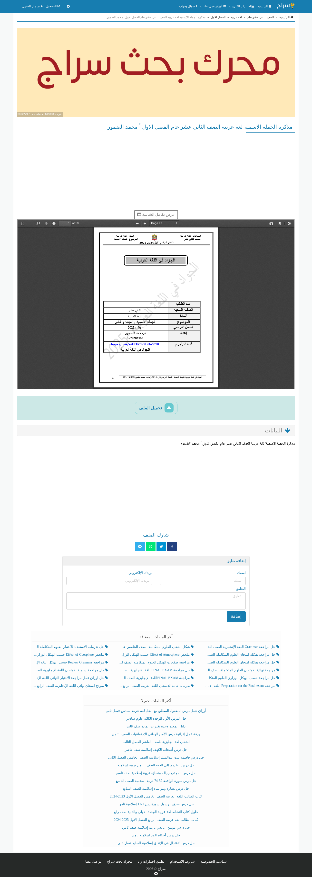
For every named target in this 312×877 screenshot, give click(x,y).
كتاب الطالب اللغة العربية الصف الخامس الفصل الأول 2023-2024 (156, 796)
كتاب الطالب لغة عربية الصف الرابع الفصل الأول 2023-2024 (156, 820)
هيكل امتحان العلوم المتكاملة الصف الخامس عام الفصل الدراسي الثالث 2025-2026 (154, 647)
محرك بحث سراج (119, 861)
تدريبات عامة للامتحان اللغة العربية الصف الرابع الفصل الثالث (154, 686)
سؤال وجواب (187, 6)
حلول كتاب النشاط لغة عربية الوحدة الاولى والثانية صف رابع (156, 812)
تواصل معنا (93, 861)
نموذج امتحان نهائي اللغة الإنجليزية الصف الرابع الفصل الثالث (69, 686)
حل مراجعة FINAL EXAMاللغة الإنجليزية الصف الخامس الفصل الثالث (154, 670)
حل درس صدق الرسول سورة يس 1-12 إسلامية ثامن (156, 804)
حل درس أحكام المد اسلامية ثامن (156, 835)
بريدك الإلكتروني (140, 573)
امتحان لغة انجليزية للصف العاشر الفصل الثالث (156, 742)
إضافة (236, 616)
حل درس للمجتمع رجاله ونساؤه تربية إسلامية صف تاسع (156, 773)
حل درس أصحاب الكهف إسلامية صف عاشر (156, 750)
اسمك (241, 573)
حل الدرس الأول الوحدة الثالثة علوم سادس (156, 718)
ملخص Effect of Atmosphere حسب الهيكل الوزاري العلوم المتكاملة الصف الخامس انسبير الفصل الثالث (154, 654)
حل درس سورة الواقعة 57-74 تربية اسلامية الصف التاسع (156, 781)
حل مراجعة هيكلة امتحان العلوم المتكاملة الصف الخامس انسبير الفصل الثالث (240, 654)
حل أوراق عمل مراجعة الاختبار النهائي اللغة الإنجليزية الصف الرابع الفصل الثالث (69, 678)
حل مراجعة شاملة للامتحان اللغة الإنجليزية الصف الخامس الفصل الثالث (69, 670)
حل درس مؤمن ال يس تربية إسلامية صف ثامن (156, 827)
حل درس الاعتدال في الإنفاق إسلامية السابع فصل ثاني (156, 843)
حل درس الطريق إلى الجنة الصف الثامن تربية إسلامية (156, 765)
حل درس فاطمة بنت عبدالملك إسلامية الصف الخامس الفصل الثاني (156, 757)
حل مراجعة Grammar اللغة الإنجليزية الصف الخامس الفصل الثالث (240, 647)
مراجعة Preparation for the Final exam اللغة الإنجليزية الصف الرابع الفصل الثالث (240, 686)
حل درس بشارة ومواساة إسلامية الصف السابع (156, 788)
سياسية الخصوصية (213, 861)
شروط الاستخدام (182, 861)
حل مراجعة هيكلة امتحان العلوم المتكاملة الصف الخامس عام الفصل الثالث (240, 662)
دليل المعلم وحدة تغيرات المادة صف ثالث (156, 726)
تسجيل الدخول (31, 6)
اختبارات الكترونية (240, 6)
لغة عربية (236, 17)
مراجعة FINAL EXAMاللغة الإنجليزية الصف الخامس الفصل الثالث (154, 678)
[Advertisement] (156, 171)
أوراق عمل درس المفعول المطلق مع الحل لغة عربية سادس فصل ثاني (156, 711)
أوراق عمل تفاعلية (211, 6)
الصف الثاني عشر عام (260, 17)
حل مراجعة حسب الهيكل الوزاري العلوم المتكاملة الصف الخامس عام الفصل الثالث (240, 678)
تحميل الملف (151, 407)
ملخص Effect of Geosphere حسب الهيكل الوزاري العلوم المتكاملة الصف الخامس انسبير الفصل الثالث (69, 654)
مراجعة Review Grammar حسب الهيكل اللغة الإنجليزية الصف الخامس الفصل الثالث (69, 662)
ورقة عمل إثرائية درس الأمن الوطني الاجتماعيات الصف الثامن (156, 734)
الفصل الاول (218, 17)
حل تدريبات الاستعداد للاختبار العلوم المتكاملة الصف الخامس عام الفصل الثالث (69, 647)
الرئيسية (262, 6)
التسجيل (51, 6)
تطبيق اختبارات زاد (151, 861)
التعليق (241, 589)
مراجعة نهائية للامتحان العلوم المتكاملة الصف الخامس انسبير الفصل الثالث (240, 670)
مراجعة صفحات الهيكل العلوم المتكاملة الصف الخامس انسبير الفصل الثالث (154, 662)
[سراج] (286, 6)
